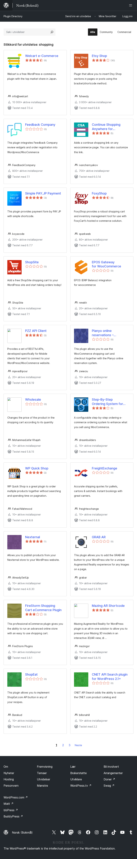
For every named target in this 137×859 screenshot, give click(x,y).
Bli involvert (111, 766)
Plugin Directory (13, 16)
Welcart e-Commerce (41, 56)
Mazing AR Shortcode (108, 606)
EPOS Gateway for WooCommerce (106, 264)
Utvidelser (43, 779)
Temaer (42, 773)
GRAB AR (99, 537)
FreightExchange (104, 468)
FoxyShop (99, 193)
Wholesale (33, 399)
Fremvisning (44, 766)
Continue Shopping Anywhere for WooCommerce (106, 127)
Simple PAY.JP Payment (43, 193)
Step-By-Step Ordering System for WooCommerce (107, 402)
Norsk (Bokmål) (22, 832)
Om (6, 766)
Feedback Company (40, 124)
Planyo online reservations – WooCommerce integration (104, 333)
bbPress (11, 810)
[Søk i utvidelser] (51, 32)
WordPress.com (16, 797)
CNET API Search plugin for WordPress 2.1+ (110, 676)
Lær (72, 766)
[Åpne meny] (131, 5)
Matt (9, 803)
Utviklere (76, 779)
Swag (109, 785)
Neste (78, 745)
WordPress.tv (81, 785)
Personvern (11, 785)
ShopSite (32, 262)
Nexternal (32, 537)
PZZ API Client (36, 331)
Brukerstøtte (78, 773)
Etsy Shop (99, 56)
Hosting (9, 779)
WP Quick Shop (36, 468)
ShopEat (31, 674)
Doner (109, 779)
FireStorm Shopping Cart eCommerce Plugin (43, 608)
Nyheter (9, 773)
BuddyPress (13, 816)
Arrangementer (113, 773)
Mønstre (42, 785)
